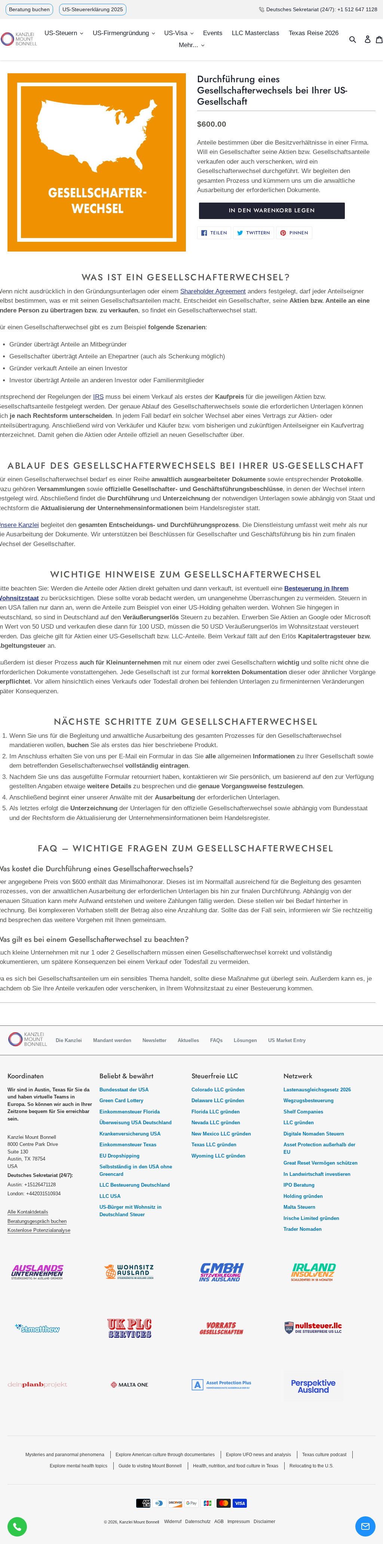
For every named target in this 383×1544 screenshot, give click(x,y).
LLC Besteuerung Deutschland (134, 1185)
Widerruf (172, 1521)
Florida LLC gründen (216, 1112)
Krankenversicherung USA (129, 1134)
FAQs (216, 1040)
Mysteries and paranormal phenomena (64, 1454)
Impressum (238, 1521)
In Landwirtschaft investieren (317, 1174)
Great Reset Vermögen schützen (321, 1163)
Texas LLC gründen (214, 1144)
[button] (365, 1526)
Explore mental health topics (78, 1466)
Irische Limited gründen (311, 1218)
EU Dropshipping (119, 1156)
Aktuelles (188, 1040)
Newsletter (154, 1040)
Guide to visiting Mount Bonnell (150, 1466)
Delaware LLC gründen (218, 1100)
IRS (98, 396)
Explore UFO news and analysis (258, 1454)
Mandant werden (112, 1040)
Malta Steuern (299, 1207)
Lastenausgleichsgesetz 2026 (317, 1089)
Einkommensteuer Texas (127, 1144)
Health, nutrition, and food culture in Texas (235, 1466)
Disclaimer (264, 1521)
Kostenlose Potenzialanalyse (38, 1230)
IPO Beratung (299, 1185)
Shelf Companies (303, 1112)
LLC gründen (299, 1122)
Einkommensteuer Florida (129, 1112)
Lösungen (245, 1040)
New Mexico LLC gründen (221, 1134)
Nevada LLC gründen (216, 1122)
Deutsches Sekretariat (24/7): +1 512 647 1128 (321, 9)
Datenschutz (198, 1521)
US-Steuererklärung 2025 (92, 9)
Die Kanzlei (69, 1040)
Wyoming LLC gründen (218, 1156)
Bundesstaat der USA (123, 1089)
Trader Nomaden (303, 1229)
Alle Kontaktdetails (27, 1212)
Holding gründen (303, 1196)
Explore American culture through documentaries (165, 1454)
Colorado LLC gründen (218, 1089)
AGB (219, 1521)
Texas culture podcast (324, 1454)
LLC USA (109, 1196)
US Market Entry (287, 1040)
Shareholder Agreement (213, 291)
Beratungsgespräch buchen (37, 1221)
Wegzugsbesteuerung (309, 1100)
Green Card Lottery (121, 1100)
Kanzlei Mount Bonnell (139, 1522)
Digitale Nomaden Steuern (314, 1134)
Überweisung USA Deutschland (135, 1122)
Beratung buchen (29, 9)
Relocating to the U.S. (311, 1466)
